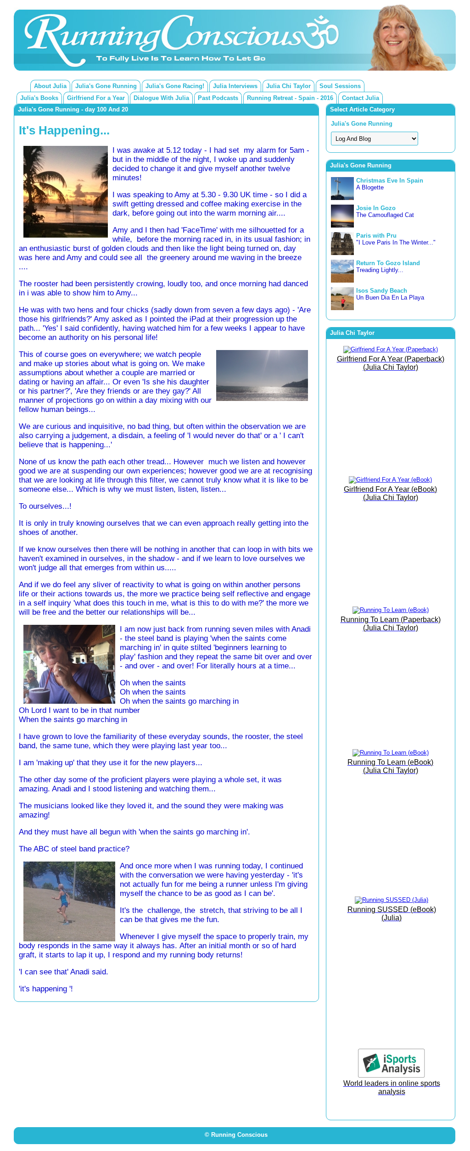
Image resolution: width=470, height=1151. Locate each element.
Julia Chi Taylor (288, 86)
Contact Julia (360, 98)
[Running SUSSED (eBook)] (391, 899)
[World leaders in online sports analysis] (391, 1075)
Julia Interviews (235, 86)
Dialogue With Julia (161, 98)
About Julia (50, 86)
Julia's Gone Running (106, 86)
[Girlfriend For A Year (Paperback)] (390, 349)
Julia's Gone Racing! (174, 86)
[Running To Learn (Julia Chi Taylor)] (390, 609)
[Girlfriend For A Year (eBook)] (390, 479)
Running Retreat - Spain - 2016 (290, 98)
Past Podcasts (218, 98)
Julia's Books (39, 98)
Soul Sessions (340, 86)
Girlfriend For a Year (96, 98)
